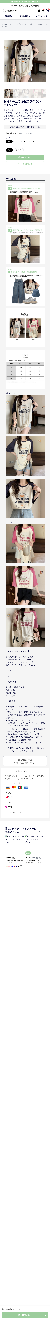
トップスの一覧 (20, 24)
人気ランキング (41, 16)
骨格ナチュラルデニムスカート (19, 660)
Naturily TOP (6, 24)
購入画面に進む (25, 157)
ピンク (9, 150)
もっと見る (41, 830)
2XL (32, 141)
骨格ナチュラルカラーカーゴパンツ (20, 665)
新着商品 (8, 16)
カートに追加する (25, 164)
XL (25, 141)
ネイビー (19, 150)
